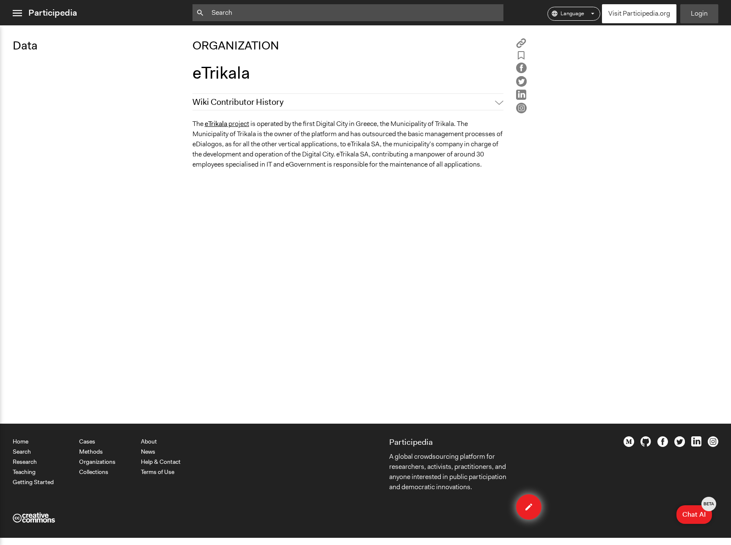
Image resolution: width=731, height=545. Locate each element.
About (149, 441)
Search (22, 451)
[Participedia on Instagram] (713, 445)
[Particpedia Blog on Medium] (629, 445)
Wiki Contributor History (237, 101)
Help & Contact (161, 462)
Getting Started (33, 482)
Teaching (24, 472)
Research (25, 462)
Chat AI (697, 512)
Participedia (52, 13)
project (227, 123)
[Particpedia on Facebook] (662, 445)
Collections (93, 472)
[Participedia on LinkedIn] (696, 444)
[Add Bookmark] (521, 57)
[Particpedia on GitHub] (645, 444)
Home (20, 441)
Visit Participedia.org (639, 13)
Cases (87, 441)
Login (699, 13)
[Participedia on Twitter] (679, 445)
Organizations (97, 462)
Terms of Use (157, 472)
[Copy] (521, 45)
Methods (91, 451)
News (148, 451)
